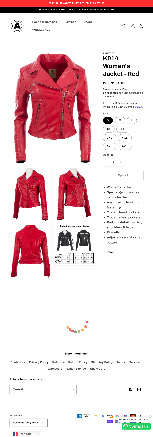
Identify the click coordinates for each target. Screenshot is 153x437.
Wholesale (55, 368)
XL (109, 129)
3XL (109, 137)
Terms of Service (128, 362)
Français (25, 433)
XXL (123, 129)
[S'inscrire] (72, 389)
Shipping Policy (102, 362)
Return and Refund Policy (70, 362)
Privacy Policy (39, 362)
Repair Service (76, 368)
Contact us (17, 362)
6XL (124, 146)
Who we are (97, 368)
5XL (109, 146)
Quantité (108, 154)
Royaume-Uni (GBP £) (26, 422)
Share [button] (111, 252)
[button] (124, 26)
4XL (125, 137)
